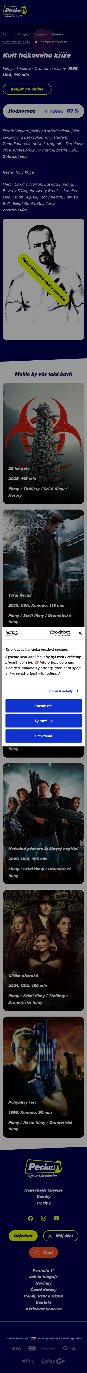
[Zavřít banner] (80, 633)
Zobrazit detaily (60, 691)
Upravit (41, 721)
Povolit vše (43, 706)
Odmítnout (43, 736)
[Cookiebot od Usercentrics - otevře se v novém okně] (52, 633)
